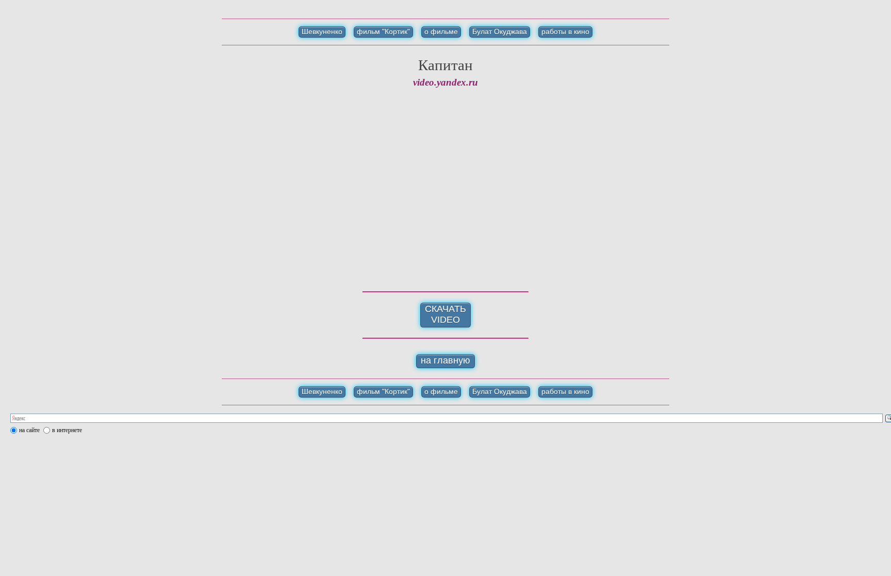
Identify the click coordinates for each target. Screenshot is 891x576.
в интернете (67, 430)
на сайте (29, 430)
